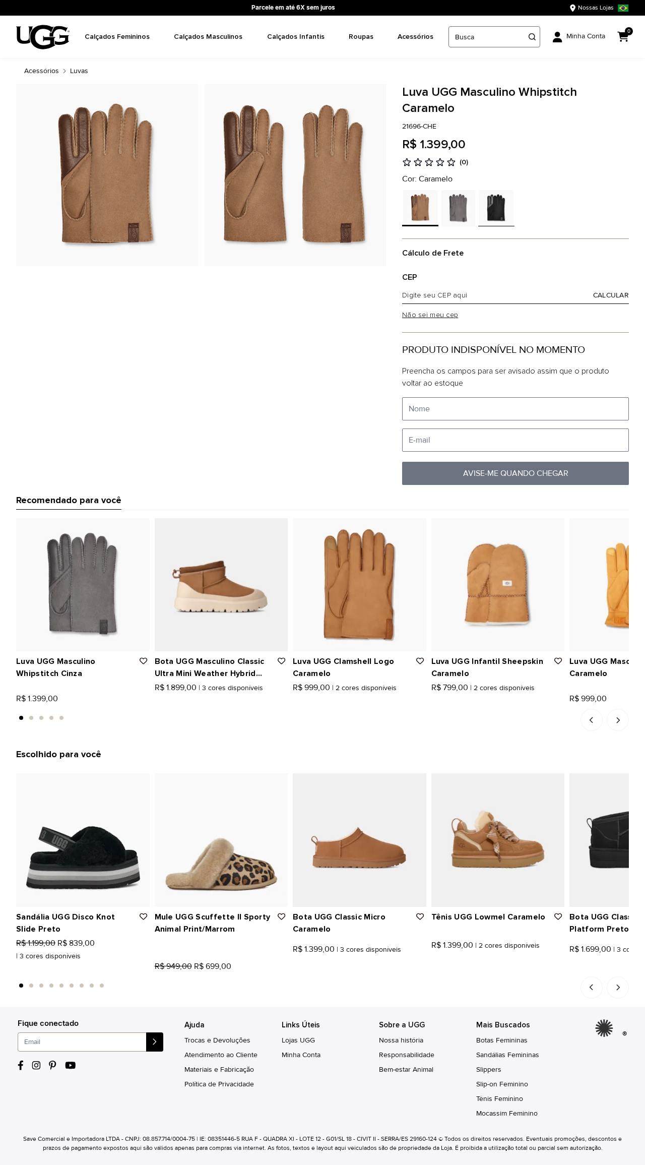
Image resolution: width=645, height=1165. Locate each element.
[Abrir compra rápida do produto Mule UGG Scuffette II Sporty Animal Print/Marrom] (277, 784)
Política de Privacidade (219, 1084)
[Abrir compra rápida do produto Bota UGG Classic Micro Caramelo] (415, 784)
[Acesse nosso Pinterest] (53, 1065)
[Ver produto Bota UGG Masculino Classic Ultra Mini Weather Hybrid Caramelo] (158, 701)
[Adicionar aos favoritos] (144, 661)
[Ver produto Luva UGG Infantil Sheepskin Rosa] (445, 701)
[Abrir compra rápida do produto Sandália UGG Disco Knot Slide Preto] (139, 784)
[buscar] (532, 36)
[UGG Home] (43, 37)
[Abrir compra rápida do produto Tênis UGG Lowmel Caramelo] (553, 784)
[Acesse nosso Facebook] (21, 1065)
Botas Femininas (502, 1040)
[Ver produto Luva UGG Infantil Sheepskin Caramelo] (434, 701)
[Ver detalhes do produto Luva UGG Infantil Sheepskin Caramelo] (498, 585)
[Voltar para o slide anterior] (591, 720)
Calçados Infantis (296, 36)
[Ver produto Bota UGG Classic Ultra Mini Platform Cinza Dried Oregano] (595, 968)
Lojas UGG (298, 1040)
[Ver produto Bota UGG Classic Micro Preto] (307, 968)
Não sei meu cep (430, 315)
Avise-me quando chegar (515, 473)
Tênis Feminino (499, 1098)
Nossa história (401, 1040)
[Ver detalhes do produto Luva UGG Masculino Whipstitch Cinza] (83, 585)
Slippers (488, 1069)
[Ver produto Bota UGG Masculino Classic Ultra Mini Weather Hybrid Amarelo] (169, 701)
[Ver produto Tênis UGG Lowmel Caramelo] (434, 968)
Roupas (361, 36)
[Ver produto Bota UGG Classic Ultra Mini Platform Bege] (584, 968)
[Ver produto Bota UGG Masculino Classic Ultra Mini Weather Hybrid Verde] (180, 701)
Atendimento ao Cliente (220, 1055)
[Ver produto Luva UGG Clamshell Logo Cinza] (307, 701)
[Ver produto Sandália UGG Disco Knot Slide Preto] (19, 968)
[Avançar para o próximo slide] (618, 720)
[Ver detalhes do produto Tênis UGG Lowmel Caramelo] (498, 840)
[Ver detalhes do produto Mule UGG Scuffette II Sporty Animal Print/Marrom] (221, 840)
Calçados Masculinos (208, 36)
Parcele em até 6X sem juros (293, 7)
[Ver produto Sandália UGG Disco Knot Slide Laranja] (30, 968)
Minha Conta (301, 1055)
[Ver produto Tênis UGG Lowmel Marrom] (445, 968)
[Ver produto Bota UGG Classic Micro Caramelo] (296, 968)
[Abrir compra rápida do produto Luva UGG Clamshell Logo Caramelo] (415, 529)
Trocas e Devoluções (217, 1040)
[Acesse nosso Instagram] (36, 1065)
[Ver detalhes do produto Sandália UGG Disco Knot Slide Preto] (83, 840)
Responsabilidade (406, 1055)
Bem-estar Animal (406, 1069)
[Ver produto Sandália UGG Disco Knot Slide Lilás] (41, 968)
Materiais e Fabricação (219, 1069)
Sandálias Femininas (507, 1055)
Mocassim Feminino (507, 1113)
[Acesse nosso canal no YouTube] (70, 1065)
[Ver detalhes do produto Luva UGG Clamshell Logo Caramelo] (359, 585)
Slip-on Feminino (502, 1084)
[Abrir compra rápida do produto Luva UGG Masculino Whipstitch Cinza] (139, 529)
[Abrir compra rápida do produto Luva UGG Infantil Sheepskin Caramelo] (553, 529)
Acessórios (415, 36)
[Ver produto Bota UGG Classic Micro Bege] (318, 968)
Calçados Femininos (117, 36)
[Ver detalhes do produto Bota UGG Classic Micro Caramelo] (359, 840)
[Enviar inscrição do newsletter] (154, 1042)
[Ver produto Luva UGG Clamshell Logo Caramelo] (296, 701)
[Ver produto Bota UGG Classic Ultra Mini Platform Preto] (572, 968)
